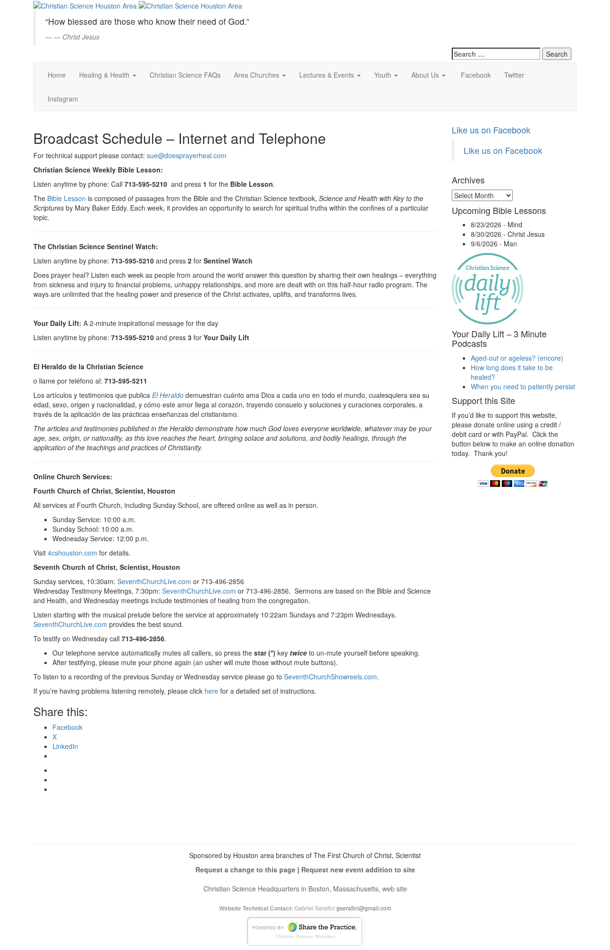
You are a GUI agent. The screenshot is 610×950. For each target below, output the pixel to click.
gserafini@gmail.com (363, 908)
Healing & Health (105, 75)
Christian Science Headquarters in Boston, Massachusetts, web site (305, 888)
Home (57, 75)
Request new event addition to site (358, 869)
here (211, 691)
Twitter (514, 75)
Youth (383, 75)
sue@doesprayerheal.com (186, 155)
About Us (426, 75)
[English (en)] (475, 11)
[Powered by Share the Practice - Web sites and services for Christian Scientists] (305, 930)
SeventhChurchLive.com (154, 581)
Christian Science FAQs (185, 75)
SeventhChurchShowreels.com (330, 676)
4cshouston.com (72, 552)
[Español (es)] (475, 27)
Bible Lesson (66, 198)
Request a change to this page (245, 869)
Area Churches (257, 75)
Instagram (63, 98)
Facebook (475, 75)
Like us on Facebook (491, 129)
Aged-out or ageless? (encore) (517, 358)
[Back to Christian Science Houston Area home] (85, 5)
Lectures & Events (327, 75)
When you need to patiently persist (523, 386)
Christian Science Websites (305, 936)
